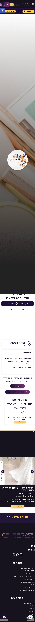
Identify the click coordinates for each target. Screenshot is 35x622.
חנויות (32, 609)
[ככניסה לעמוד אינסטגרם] (14, 554)
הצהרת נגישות (29, 579)
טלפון (22, 309)
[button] (2, 10)
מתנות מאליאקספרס (27, 582)
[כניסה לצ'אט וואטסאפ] (17, 554)
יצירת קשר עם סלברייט (27, 590)
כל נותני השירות (29, 603)
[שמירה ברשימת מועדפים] (3, 493)
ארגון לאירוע (30, 606)
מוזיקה (32, 614)
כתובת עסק (13, 309)
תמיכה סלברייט (4, 620)
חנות (32, 585)
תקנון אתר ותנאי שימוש (27, 568)
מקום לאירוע (30, 617)
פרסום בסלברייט (29, 588)
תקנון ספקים (30, 574)
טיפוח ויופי (31, 612)
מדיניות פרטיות (29, 571)
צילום (32, 620)
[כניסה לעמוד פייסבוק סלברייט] (21, 554)
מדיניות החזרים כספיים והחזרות (24, 576)
